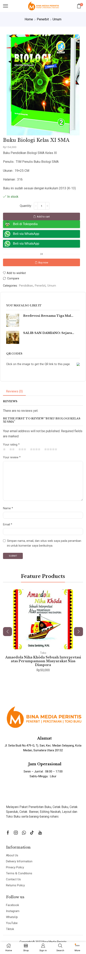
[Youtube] (40, 833)
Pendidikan (26, 285)
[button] (7, 631)
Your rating (11, 444)
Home (29, 19)
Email (7, 524)
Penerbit (43, 19)
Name (8, 508)
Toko (43, 652)
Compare (13, 278)
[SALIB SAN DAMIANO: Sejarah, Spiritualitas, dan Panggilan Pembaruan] (12, 337)
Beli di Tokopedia (25, 224)
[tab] (14, 391)
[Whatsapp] (24, 833)
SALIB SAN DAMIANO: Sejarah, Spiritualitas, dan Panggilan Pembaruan (49, 333)
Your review (12, 457)
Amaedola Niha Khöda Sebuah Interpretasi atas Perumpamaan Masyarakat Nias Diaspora (43, 661)
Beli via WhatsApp (26, 233)
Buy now (43, 262)
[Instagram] (16, 833)
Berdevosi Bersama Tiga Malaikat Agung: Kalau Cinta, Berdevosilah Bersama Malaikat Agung (49, 316)
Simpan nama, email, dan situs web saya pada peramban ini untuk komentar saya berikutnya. (44, 543)
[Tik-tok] (32, 833)
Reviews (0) (14, 391)
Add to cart (43, 216)
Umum (57, 19)
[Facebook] (8, 833)
